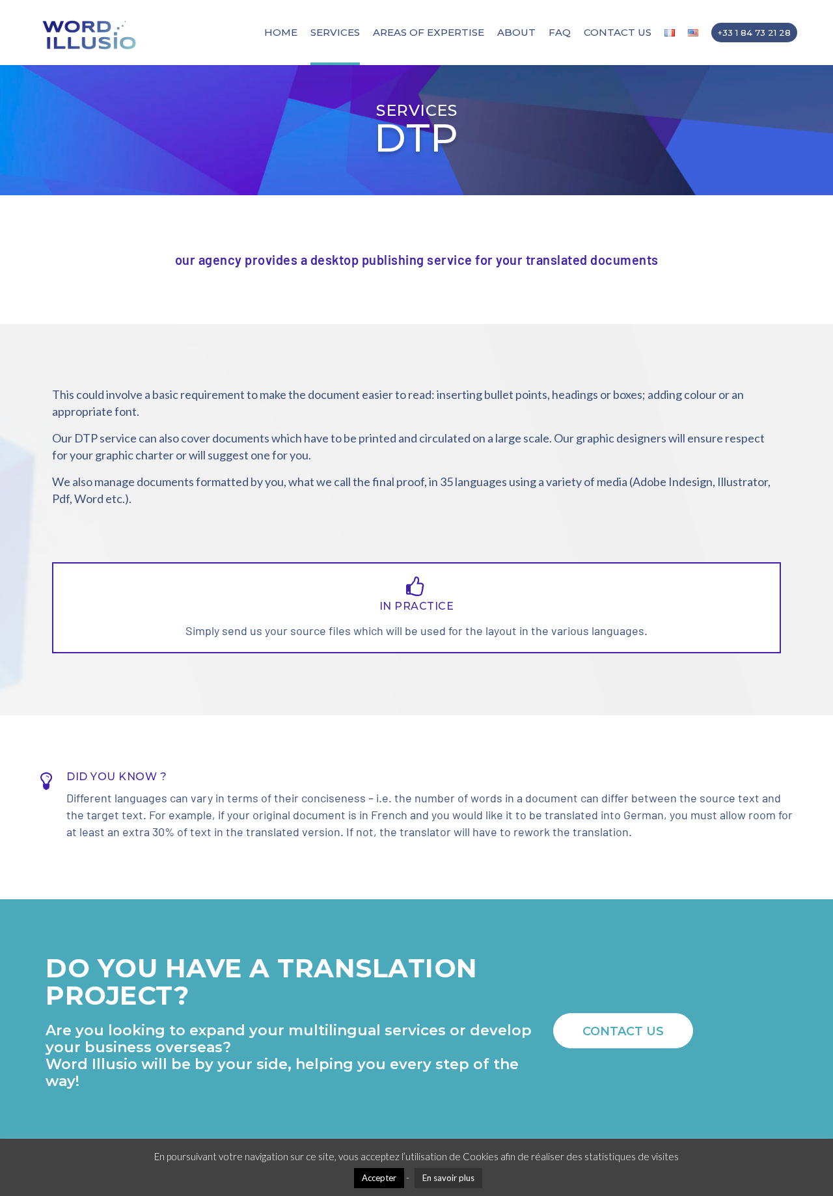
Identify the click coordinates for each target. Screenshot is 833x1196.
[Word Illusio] (91, 32)
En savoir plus (448, 1178)
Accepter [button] (379, 1178)
